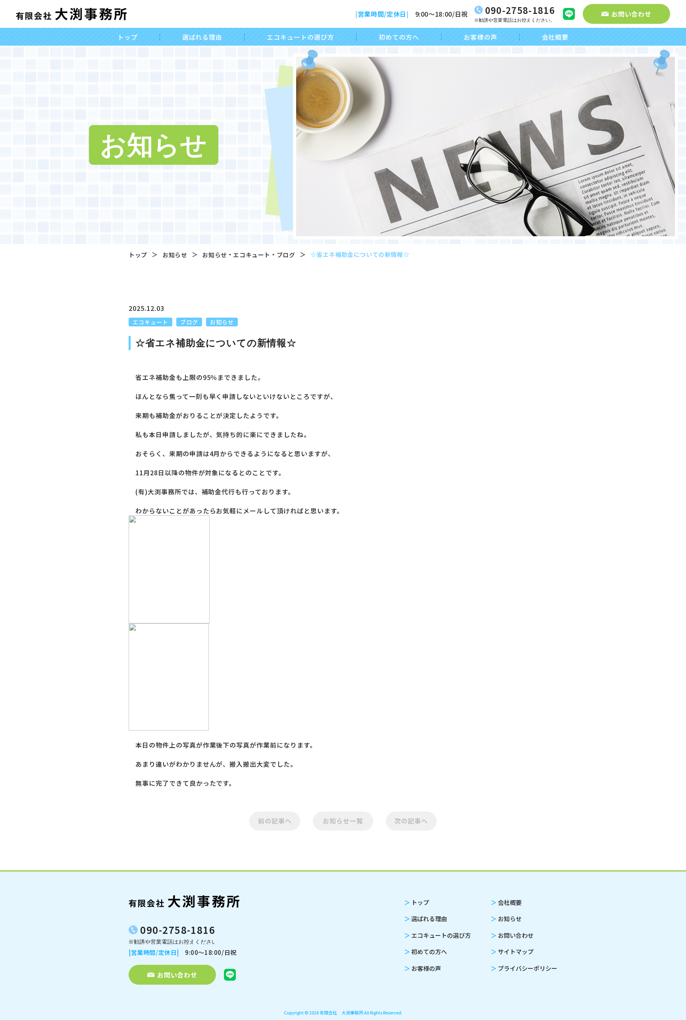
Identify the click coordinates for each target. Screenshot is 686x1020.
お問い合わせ (512, 935)
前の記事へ (275, 820)
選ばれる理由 (202, 37)
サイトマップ (512, 951)
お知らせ (174, 255)
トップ (128, 37)
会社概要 (555, 37)
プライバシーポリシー (524, 968)
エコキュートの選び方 (300, 37)
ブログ (286, 255)
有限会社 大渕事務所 (341, 1012)
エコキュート (251, 255)
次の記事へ (411, 820)
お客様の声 (480, 37)
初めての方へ (399, 37)
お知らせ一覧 (343, 820)
